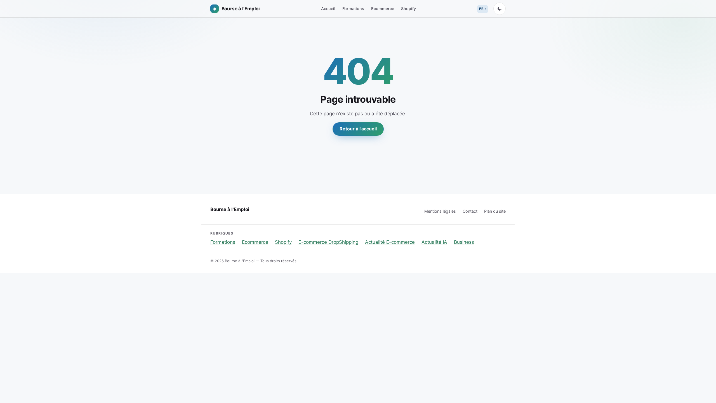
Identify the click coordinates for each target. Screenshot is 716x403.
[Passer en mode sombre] (499, 9)
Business (464, 242)
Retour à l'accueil (358, 129)
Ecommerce (382, 8)
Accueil (328, 8)
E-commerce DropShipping (328, 242)
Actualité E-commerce (390, 242)
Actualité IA (434, 242)
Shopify (408, 8)
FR (481, 9)
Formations (353, 8)
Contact (470, 211)
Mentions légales (440, 211)
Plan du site (495, 211)
